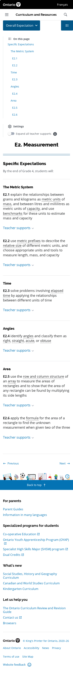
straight (18, 340)
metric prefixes (29, 240)
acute (30, 340)
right (6, 340)
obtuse (45, 340)
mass (7, 204)
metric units (51, 199)
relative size (12, 245)
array (12, 381)
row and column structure (43, 376)
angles (28, 336)
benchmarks (12, 213)
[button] (36, 228)
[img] (55, 134)
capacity (33, 208)
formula (32, 418)
